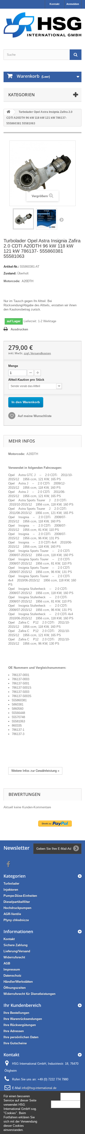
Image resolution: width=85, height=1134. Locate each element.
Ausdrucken (19, 329)
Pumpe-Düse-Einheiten (20, 896)
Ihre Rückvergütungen (20, 1025)
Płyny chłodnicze (16, 920)
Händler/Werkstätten (18, 981)
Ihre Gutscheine (15, 1043)
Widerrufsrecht (14, 957)
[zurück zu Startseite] (8, 112)
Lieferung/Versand (17, 951)
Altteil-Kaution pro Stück (26, 379)
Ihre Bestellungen (16, 1013)
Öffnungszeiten (15, 988)
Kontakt (55, 4)
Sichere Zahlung (16, 945)
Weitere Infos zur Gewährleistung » (35, 770)
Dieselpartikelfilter (17, 902)
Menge (13, 366)
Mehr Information (65, 1104)
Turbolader (11, 883)
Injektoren (11, 889)
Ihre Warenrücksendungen (23, 1019)
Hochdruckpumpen (17, 908)
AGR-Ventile (12, 914)
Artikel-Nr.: (11, 266)
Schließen (70, 1096)
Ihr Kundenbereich (22, 1005)
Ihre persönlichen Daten (21, 1037)
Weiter (61, 219)
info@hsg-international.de (39, 1088)
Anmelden (72, 4)
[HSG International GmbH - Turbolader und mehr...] (42, 25)
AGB (7, 963)
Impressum (12, 969)
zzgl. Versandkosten (37, 353)
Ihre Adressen (14, 1031)
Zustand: (10, 273)
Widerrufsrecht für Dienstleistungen (29, 994)
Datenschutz (12, 975)
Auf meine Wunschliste (34, 416)
